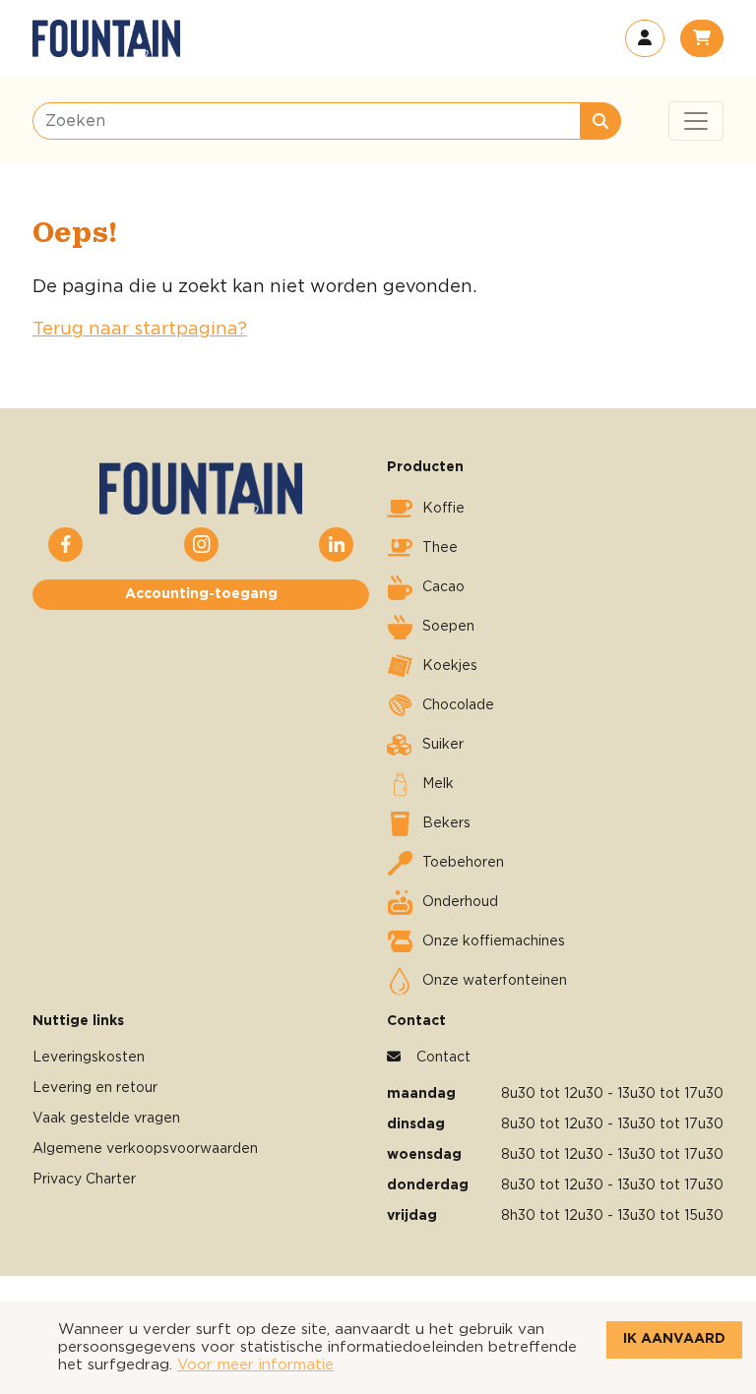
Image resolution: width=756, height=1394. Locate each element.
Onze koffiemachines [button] (493, 941)
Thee (440, 548)
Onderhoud (460, 902)
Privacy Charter (84, 1179)
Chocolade (458, 705)
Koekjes (449, 666)
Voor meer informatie (255, 1365)
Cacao (443, 587)
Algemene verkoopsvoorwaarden (145, 1149)
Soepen (448, 627)
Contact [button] (443, 1057)
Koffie (443, 508)
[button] (644, 38)
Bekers (446, 823)
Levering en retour (95, 1088)
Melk (438, 784)
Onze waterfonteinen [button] (494, 981)
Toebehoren (463, 863)
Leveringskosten (88, 1057)
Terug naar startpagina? (139, 329)
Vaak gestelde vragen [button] (106, 1118)
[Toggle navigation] (696, 121)
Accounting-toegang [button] (201, 594)
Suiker (443, 745)
